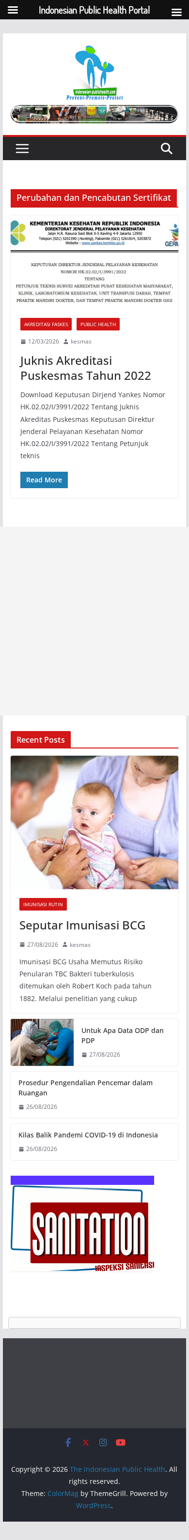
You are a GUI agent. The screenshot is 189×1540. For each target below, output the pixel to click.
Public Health (98, 324)
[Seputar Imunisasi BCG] (94, 822)
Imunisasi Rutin (43, 904)
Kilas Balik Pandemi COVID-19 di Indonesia (88, 1134)
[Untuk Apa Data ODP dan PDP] (42, 1042)
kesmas (81, 341)
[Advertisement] (94, 621)
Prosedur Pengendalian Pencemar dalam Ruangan (85, 1087)
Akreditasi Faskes (46, 324)
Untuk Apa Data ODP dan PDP (122, 1035)
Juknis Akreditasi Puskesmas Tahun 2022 (85, 367)
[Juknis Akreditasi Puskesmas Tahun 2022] (94, 262)
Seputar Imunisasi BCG (82, 925)
